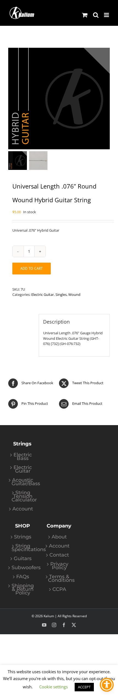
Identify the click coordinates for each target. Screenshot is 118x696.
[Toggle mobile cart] (85, 15)
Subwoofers (23, 567)
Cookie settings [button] (53, 686)
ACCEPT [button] (84, 686)
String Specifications (23, 547)
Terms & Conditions (59, 578)
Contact (59, 555)
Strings (22, 537)
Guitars (23, 558)
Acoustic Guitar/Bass (23, 481)
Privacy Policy (59, 565)
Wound (74, 294)
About (59, 537)
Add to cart (31, 268)
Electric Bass (22, 456)
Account (22, 509)
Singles (61, 294)
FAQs (22, 577)
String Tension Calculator (23, 496)
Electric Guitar (42, 294)
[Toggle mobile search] (96, 15)
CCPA (59, 589)
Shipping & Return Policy (23, 589)
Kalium (49, 616)
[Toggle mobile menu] (107, 15)
